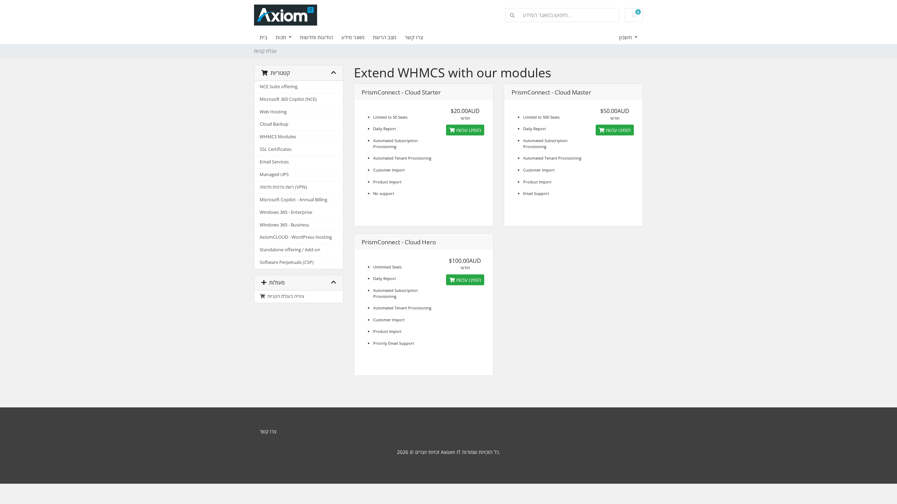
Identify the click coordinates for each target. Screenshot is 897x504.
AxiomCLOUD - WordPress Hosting (296, 237)
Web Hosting (273, 112)
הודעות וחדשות (316, 37)
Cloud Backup (274, 124)
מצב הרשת (384, 37)
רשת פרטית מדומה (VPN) (283, 187)
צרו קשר (414, 37)
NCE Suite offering (278, 87)
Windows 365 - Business (284, 225)
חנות (281, 37)
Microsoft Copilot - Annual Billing (293, 200)
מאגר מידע (352, 37)
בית (263, 37)
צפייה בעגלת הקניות (284, 296)
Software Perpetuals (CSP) (287, 262)
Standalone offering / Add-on (290, 250)
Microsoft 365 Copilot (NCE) (288, 99)
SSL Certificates (276, 149)
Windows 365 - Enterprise (286, 212)
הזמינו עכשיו (468, 130)
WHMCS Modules (278, 137)
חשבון (626, 37)
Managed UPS (274, 174)
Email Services (274, 162)
